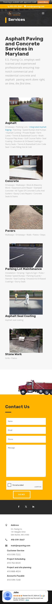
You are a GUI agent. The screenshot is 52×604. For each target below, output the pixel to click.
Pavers (10, 230)
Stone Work (13, 354)
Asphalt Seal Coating (20, 316)
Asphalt (11, 123)
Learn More (43, 2)
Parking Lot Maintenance (23, 269)
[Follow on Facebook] (19, 507)
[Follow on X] (26, 507)
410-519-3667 (16, 6)
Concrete (12, 181)
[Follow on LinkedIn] (33, 507)
